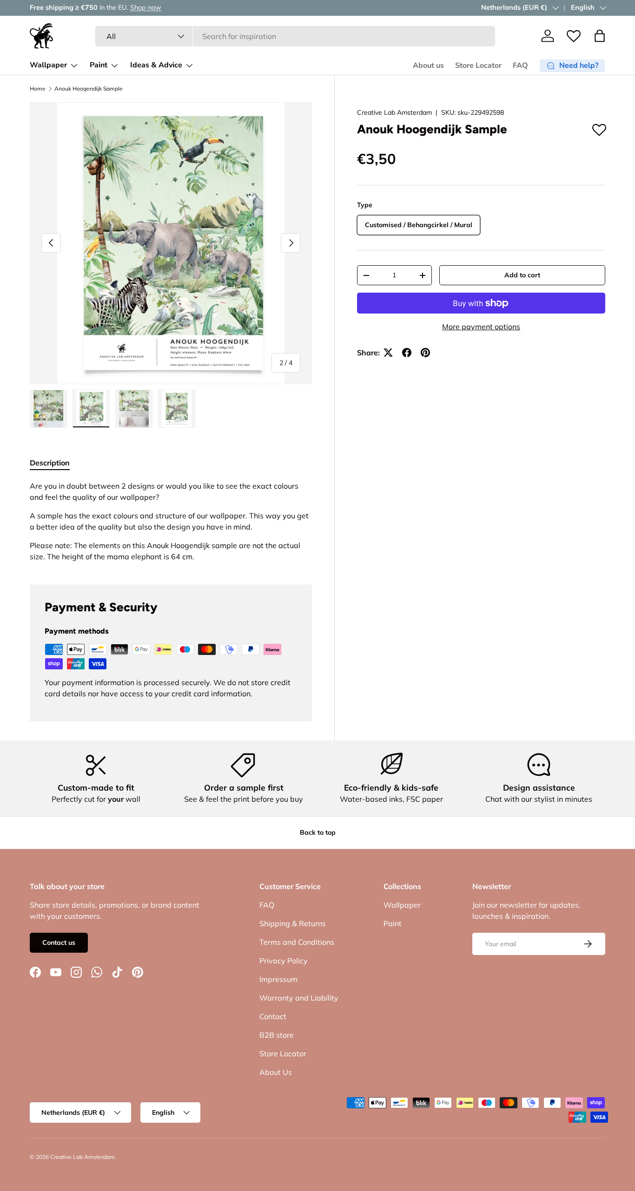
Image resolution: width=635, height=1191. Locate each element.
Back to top (318, 832)
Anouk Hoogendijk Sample (88, 89)
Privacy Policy (283, 960)
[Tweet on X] (388, 352)
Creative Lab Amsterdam (394, 112)
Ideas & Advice (156, 65)
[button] (599, 36)
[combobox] (295, 36)
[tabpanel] (171, 521)
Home (38, 89)
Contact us (58, 942)
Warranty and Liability (298, 997)
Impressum (278, 979)
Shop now (145, 7)
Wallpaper (48, 65)
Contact (272, 1016)
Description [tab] (50, 462)
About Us (275, 1072)
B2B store (276, 1035)
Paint (98, 65)
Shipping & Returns (292, 923)
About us (428, 65)
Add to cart (522, 275)
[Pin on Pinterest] (425, 352)
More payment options (481, 326)
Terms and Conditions (296, 942)
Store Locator (478, 65)
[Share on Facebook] (406, 352)
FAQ (520, 65)
